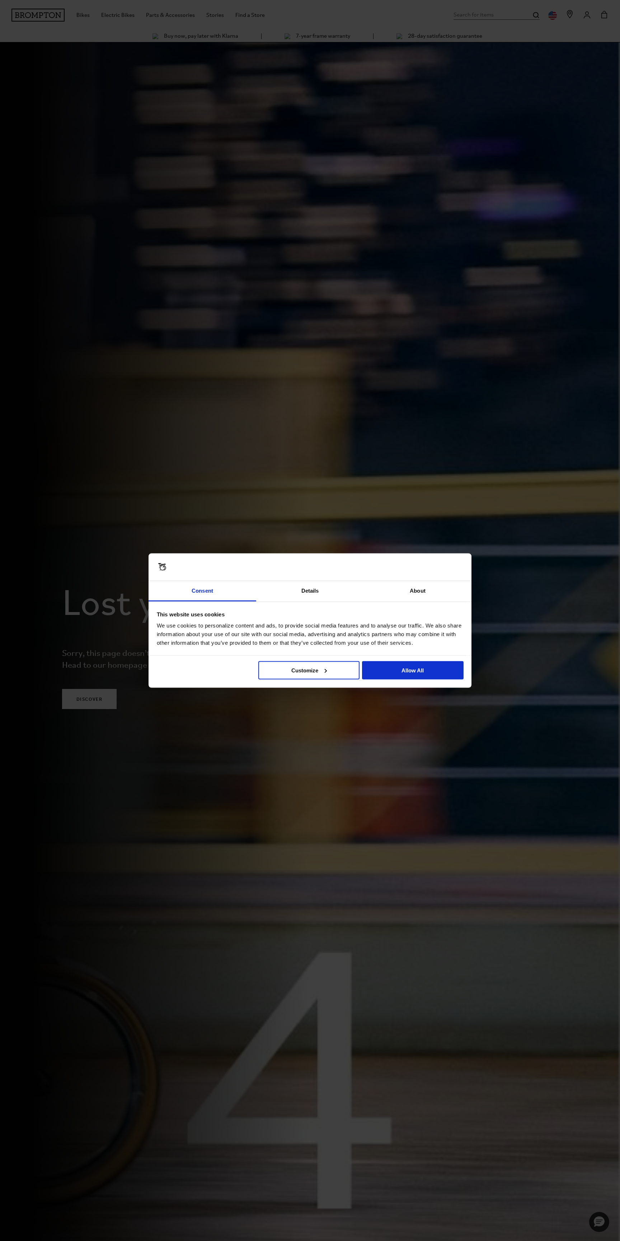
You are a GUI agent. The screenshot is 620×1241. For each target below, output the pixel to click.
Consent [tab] (202, 591)
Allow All (412, 670)
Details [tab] (310, 591)
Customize (304, 670)
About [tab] (418, 591)
